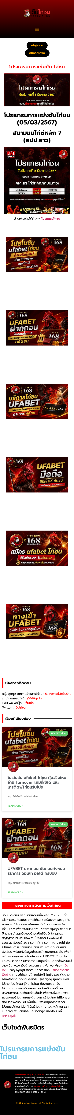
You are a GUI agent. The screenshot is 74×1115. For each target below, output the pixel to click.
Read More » (15, 806)
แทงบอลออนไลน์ (40, 1086)
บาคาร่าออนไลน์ (54, 1086)
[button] (37, 29)
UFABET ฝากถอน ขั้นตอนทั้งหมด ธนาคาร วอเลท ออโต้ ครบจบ (36, 871)
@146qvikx (9, 1016)
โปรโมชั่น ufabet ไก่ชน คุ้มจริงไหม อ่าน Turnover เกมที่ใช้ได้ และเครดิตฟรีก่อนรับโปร (37, 782)
